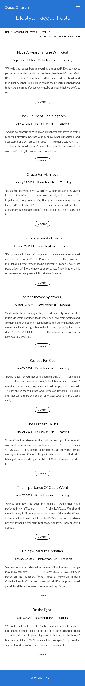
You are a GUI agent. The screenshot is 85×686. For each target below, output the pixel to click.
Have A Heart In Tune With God (42, 52)
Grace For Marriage (42, 174)
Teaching (66, 60)
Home (8, 32)
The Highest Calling (42, 424)
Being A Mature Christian (42, 551)
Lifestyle (45, 32)
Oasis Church (17, 7)
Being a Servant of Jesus (42, 238)
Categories (46, 36)
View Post (42, 102)
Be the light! (42, 609)
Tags (61, 36)
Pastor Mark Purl (47, 60)
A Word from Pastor (25, 32)
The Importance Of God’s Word (42, 487)
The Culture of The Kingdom (43, 116)
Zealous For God (42, 360)
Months (73, 36)
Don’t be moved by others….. (42, 297)
